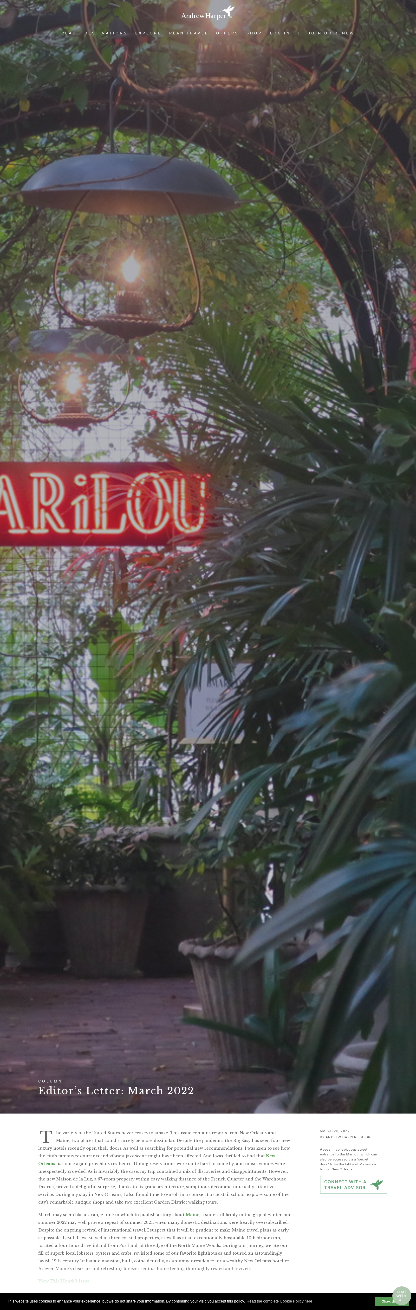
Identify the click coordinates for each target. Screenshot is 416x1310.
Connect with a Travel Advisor (345, 1185)
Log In (280, 33)
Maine (192, 1214)
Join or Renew (331, 33)
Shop (254, 33)
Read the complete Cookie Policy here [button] (279, 1301)
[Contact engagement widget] (401, 1295)
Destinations (106, 33)
